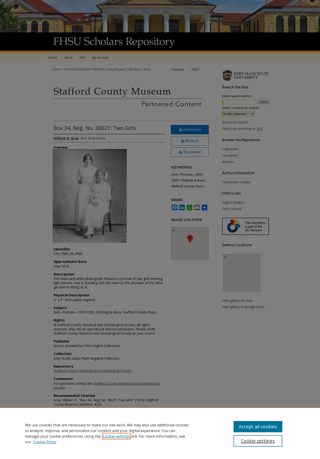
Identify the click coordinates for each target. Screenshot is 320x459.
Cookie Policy (44, 441)
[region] (160, 433)
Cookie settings (116, 436)
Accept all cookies (258, 426)
